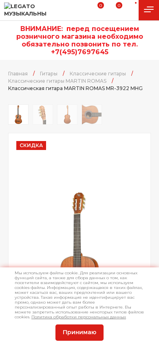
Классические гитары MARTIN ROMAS (57, 81)
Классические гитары (98, 74)
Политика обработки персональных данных (78, 317)
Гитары (48, 74)
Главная (18, 74)
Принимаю (79, 332)
